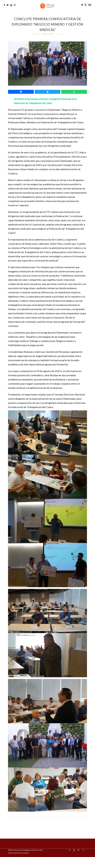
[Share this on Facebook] (21, 92)
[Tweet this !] (47, 92)
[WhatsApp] (74, 92)
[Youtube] (11, 5)
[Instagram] (15, 5)
